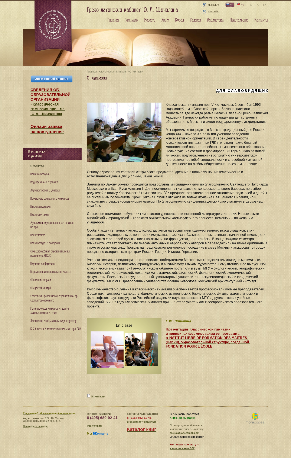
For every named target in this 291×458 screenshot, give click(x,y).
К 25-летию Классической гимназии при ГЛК (55, 329)
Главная (92, 71)
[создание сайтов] (255, 419)
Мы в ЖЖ (213, 4)
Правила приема (39, 174)
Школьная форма (40, 280)
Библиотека (215, 20)
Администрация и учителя (45, 190)
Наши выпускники (40, 207)
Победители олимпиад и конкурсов (49, 198)
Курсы (179, 20)
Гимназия (131, 20)
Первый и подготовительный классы (50, 272)
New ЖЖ (213, 11)
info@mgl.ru (94, 425)
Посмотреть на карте (35, 426)
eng (242, 4)
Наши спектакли (39, 215)
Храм (165, 20)
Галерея (195, 20)
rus (231, 4)
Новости (149, 20)
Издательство (239, 20)
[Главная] (53, 26)
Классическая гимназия (113, 71)
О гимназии (98, 396)
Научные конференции (42, 264)
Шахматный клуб (40, 288)
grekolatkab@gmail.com (142, 421)
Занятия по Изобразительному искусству (53, 321)
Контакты (261, 20)
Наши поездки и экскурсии (45, 243)
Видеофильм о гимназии (44, 182)
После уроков (37, 235)
